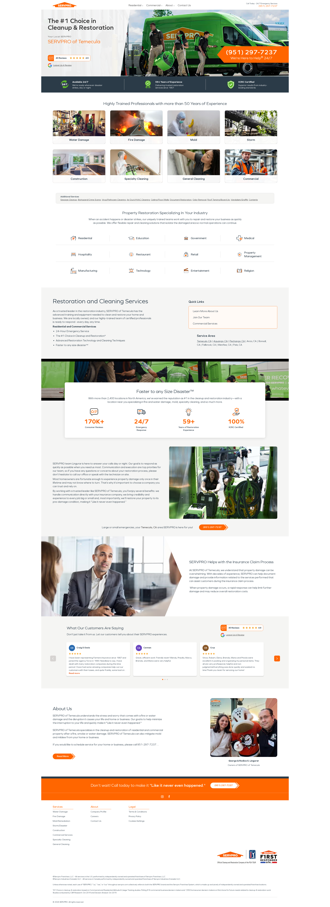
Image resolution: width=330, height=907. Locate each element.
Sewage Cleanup (68, 199)
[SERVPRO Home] (64, 4)
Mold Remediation (61, 821)
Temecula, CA (204, 341)
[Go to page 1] (162, 679)
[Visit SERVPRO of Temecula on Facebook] (169, 796)
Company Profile (98, 811)
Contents (253, 199)
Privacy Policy (135, 816)
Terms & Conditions (138, 811)
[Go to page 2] (165, 679)
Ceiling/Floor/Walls (160, 199)
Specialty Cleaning (61, 839)
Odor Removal (199, 199)
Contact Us (184, 5)
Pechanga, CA (237, 341)
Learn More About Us (205, 311)
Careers (94, 816)
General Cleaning (61, 844)
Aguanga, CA (220, 341)
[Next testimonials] (277, 658)
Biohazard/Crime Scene (89, 199)
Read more (74, 673)
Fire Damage (59, 816)
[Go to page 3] (167, 679)
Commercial (153, 5)
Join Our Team (201, 317)
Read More (63, 756)
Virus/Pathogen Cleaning (114, 199)
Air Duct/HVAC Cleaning (138, 199)
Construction (59, 830)
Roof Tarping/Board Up (218, 199)
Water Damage (60, 811)
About (169, 5)
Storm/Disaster (60, 825)
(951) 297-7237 (268, 6)
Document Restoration (181, 199)
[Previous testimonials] (53, 658)
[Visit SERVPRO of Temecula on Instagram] (162, 797)
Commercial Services (205, 323)
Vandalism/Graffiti (239, 199)
